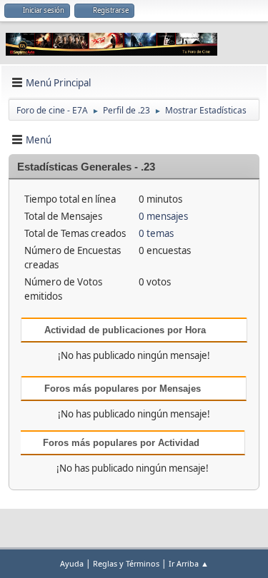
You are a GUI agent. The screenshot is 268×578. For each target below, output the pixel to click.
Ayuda (72, 563)
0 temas (156, 233)
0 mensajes (163, 216)
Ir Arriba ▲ (189, 563)
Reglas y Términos (126, 563)
